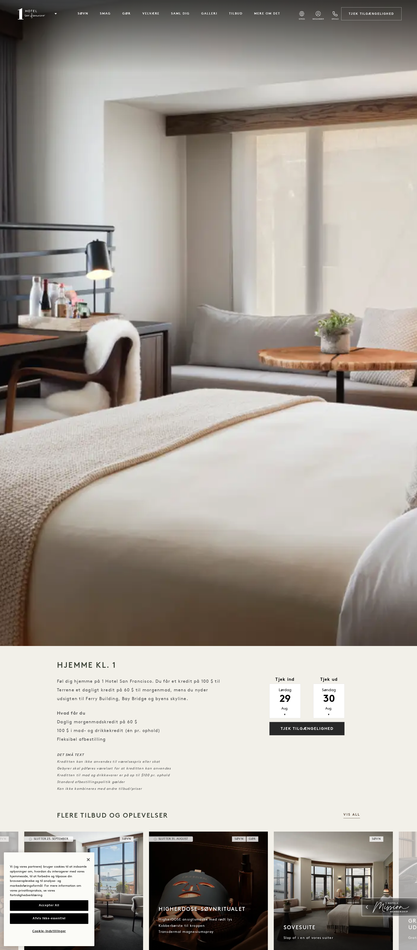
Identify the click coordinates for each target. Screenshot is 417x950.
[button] (56, 14)
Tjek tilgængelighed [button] (307, 729)
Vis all (351, 815)
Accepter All (49, 905)
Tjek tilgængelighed (371, 13)
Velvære (151, 13)
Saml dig (180, 13)
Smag (105, 13)
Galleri (209, 13)
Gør (126, 13)
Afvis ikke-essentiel (49, 918)
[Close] (88, 859)
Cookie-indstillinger (49, 931)
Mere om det (267, 13)
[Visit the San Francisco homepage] (31, 14)
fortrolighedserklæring (26, 895)
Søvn (83, 13)
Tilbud (236, 13)
